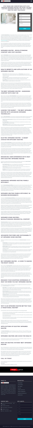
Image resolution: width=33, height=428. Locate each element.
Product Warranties (21, 391)
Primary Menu (31, 1)
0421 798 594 (16, 370)
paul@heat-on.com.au (5, 409)
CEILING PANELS (20, 384)
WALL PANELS (20, 386)
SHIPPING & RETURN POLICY (22, 393)
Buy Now (14, 369)
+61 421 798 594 (10, 407)
